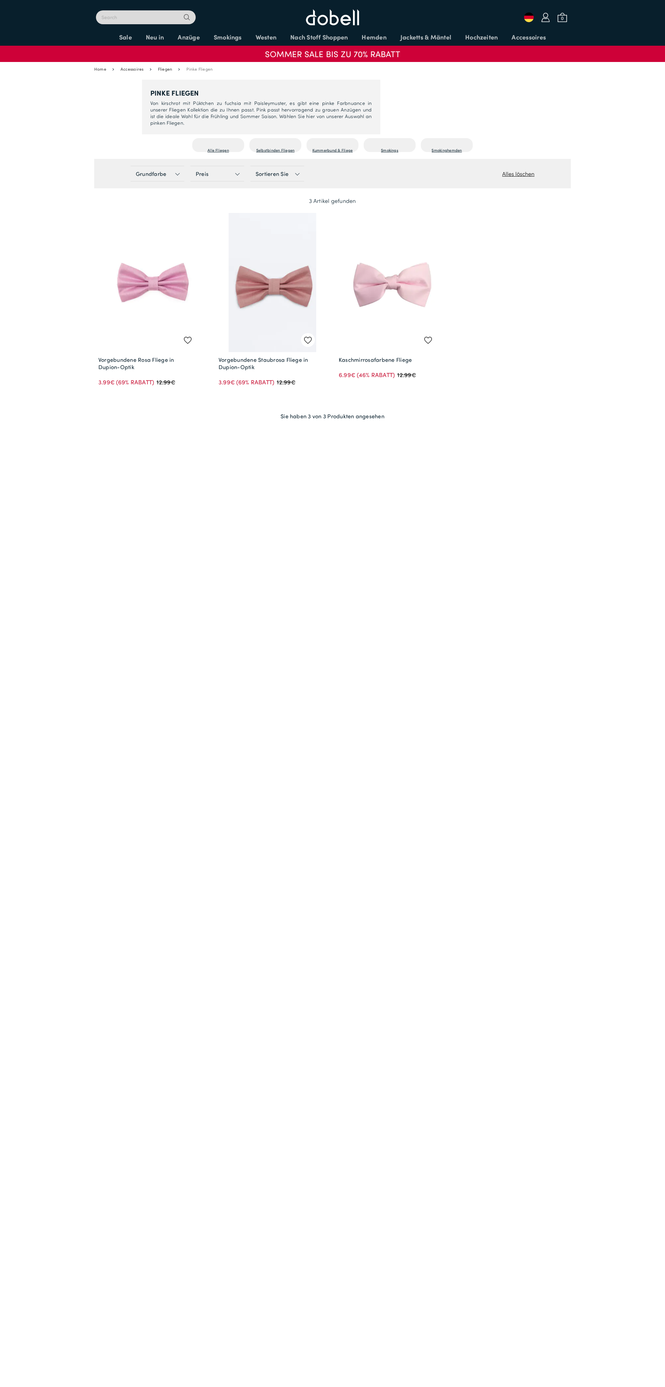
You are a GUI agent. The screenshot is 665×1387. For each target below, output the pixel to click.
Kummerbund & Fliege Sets (332, 149)
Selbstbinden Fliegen (275, 149)
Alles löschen (518, 173)
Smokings (389, 149)
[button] (332, 50)
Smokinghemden (447, 149)
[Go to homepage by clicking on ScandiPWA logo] (332, 14)
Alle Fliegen (218, 149)
